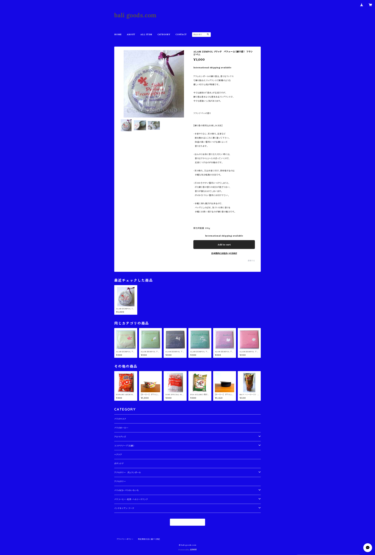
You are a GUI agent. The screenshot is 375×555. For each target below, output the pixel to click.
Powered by (184, 550)
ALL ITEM (146, 34)
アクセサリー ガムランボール (127, 472)
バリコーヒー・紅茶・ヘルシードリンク (131, 499)
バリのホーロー (121, 428)
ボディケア (119, 463)
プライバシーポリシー (125, 539)
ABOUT (131, 34)
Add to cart (224, 244)
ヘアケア (118, 454)
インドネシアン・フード (124, 508)
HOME (118, 34)
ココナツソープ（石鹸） (124, 445)
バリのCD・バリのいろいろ (126, 490)
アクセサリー (120, 481)
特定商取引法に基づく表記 (149, 539)
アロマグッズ (120, 436)
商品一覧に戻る (187, 522)
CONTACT (181, 34)
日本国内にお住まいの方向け (224, 253)
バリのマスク (120, 419)
